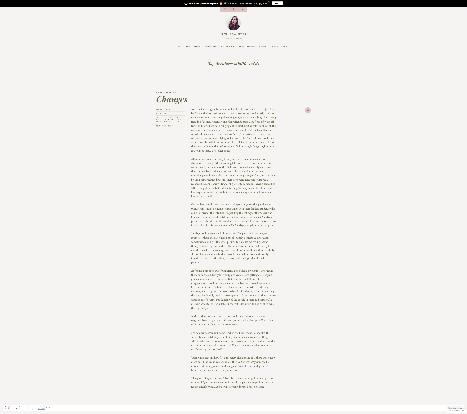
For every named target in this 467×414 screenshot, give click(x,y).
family (169, 118)
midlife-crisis (174, 120)
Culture (263, 47)
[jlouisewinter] (233, 23)
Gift (277, 3)
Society (274, 47)
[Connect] (233, 9)
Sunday (166, 122)
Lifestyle (251, 47)
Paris (241, 47)
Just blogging (211, 47)
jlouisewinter (233, 34)
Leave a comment (165, 126)
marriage (161, 120)
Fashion (285, 47)
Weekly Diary (184, 47)
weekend (175, 122)
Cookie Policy (41, 409)
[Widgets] (224, 9)
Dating (197, 47)
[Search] (242, 9)
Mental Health (228, 47)
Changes (172, 98)
